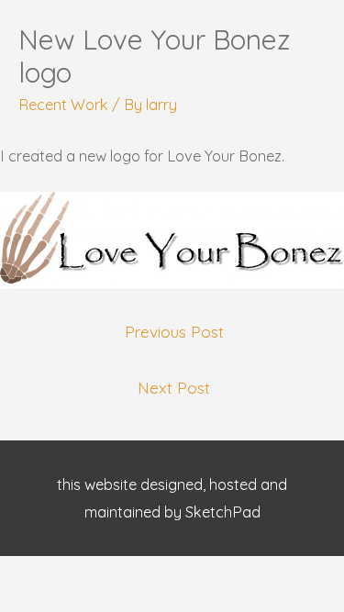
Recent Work (63, 104)
